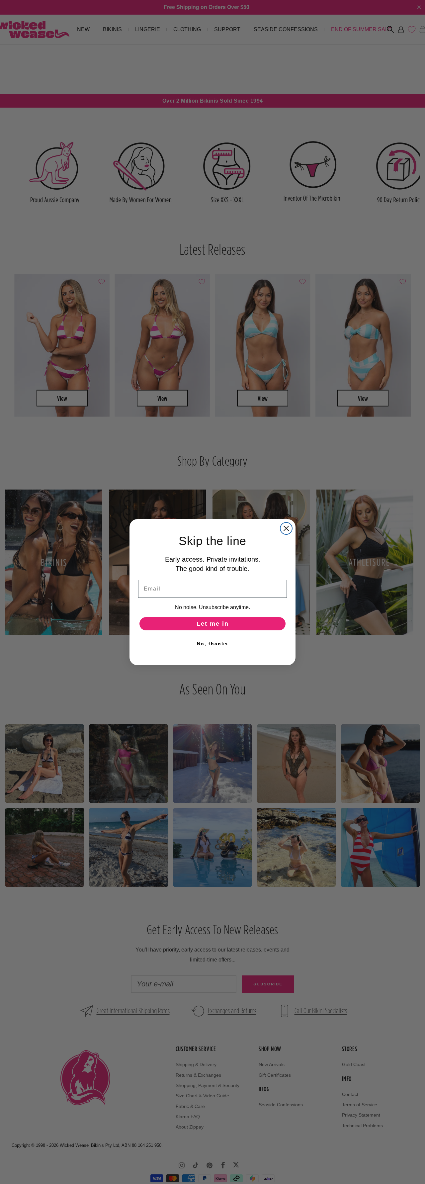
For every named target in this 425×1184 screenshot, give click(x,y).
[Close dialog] (286, 528)
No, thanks (212, 643)
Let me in (213, 623)
